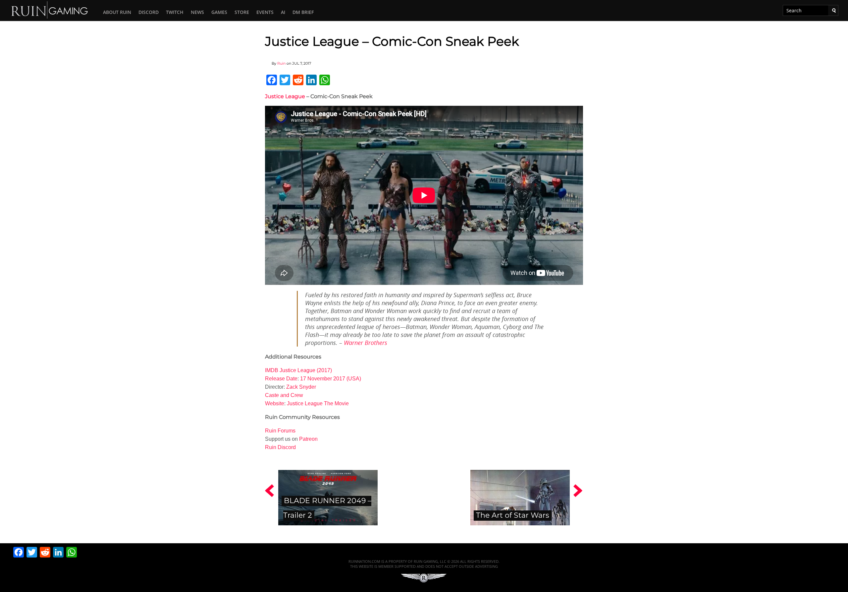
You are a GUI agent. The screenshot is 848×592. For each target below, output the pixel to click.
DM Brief (303, 12)
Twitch (175, 12)
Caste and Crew (284, 395)
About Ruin (117, 12)
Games (219, 12)
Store (242, 12)
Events (265, 12)
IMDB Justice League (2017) (298, 370)
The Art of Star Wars (512, 515)
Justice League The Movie (318, 403)
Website (274, 403)
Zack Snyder (301, 387)
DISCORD (148, 12)
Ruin (281, 63)
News (197, 12)
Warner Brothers (365, 343)
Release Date (281, 378)
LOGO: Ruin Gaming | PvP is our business (49, 9)
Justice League (285, 96)
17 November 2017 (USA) (330, 378)
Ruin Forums (280, 430)
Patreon (308, 439)
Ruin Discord (280, 447)
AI (283, 12)
